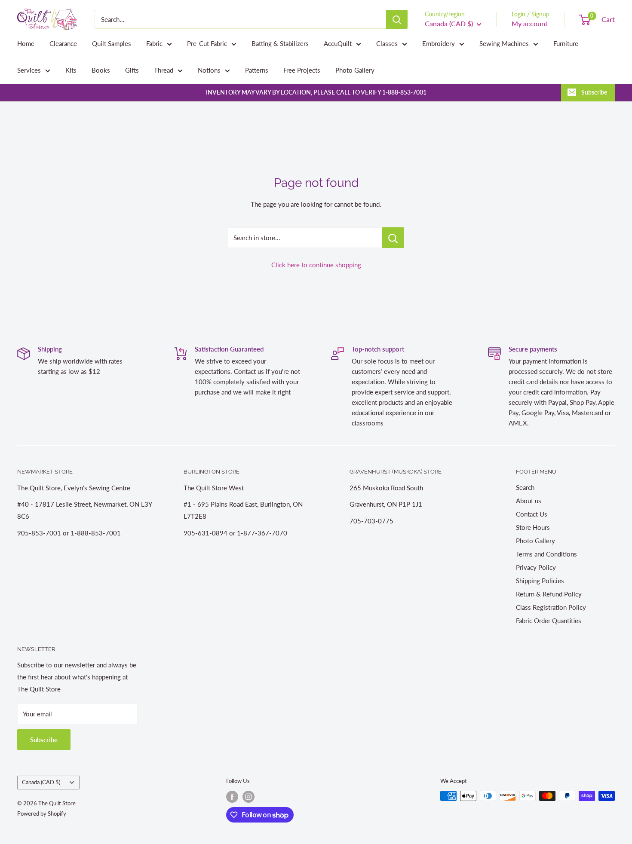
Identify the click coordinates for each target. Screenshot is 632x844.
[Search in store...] (393, 237)
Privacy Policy (536, 567)
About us (528, 501)
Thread (163, 70)
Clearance (63, 43)
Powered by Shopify (41, 813)
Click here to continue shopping (316, 265)
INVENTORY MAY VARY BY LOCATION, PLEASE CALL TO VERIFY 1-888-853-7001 (316, 92)
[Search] (397, 19)
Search (525, 487)
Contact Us (531, 514)
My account (530, 23)
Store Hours (533, 527)
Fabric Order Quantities (548, 620)
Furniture (565, 43)
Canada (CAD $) (41, 782)
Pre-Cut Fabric (207, 43)
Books (101, 70)
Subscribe (594, 92)
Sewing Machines (504, 43)
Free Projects (301, 70)
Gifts (132, 70)
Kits (71, 70)
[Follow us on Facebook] (232, 797)
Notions (209, 70)
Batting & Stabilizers (280, 43)
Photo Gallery (354, 70)
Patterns (256, 70)
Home (25, 43)
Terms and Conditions (546, 554)
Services (29, 70)
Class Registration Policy (551, 607)
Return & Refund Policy (549, 594)
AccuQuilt (338, 43)
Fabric (154, 43)
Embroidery (438, 43)
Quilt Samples (111, 43)
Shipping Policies (540, 580)
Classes (387, 43)
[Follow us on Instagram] (248, 797)
